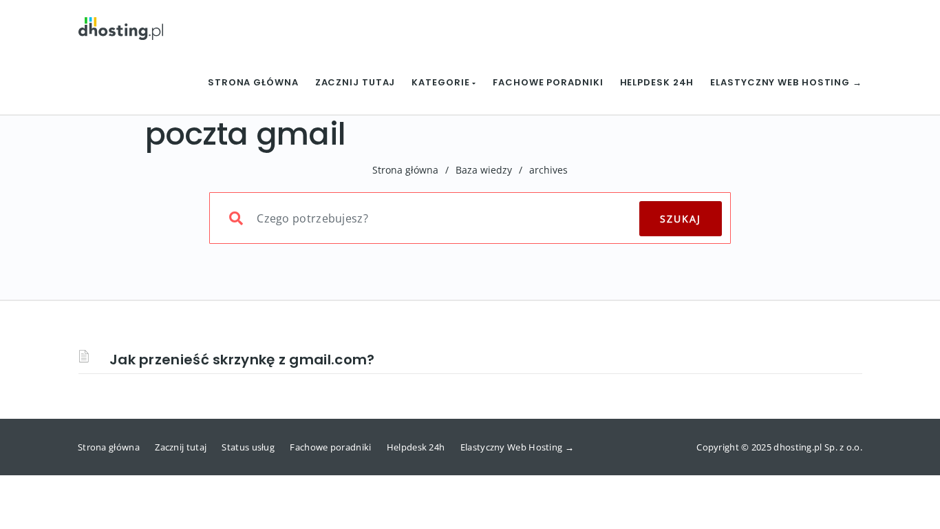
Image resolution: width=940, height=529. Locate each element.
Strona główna (253, 82)
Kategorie (442, 82)
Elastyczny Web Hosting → (786, 82)
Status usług (248, 447)
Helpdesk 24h (657, 82)
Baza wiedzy (484, 169)
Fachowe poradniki (548, 82)
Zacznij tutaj (355, 82)
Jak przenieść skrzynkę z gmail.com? (242, 359)
